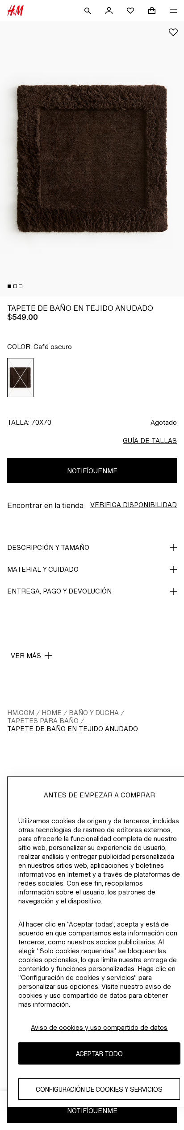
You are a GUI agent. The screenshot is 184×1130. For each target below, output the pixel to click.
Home (52, 712)
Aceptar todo (99, 1053)
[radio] (20, 377)
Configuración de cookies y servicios (99, 1089)
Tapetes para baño (43, 720)
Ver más (26, 655)
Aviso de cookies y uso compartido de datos (99, 1027)
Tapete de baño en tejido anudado (72, 728)
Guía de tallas (150, 440)
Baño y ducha (94, 712)
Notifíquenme (92, 471)
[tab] (9, 286)
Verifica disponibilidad (133, 504)
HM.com (20, 712)
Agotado (164, 422)
